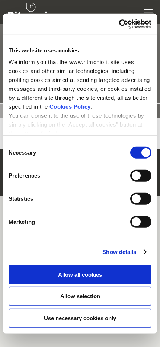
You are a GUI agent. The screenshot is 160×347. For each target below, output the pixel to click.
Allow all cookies (80, 274)
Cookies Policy (70, 107)
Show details (119, 252)
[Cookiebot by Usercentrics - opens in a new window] (118, 24)
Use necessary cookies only (80, 318)
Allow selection (80, 296)
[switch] (132, 175)
